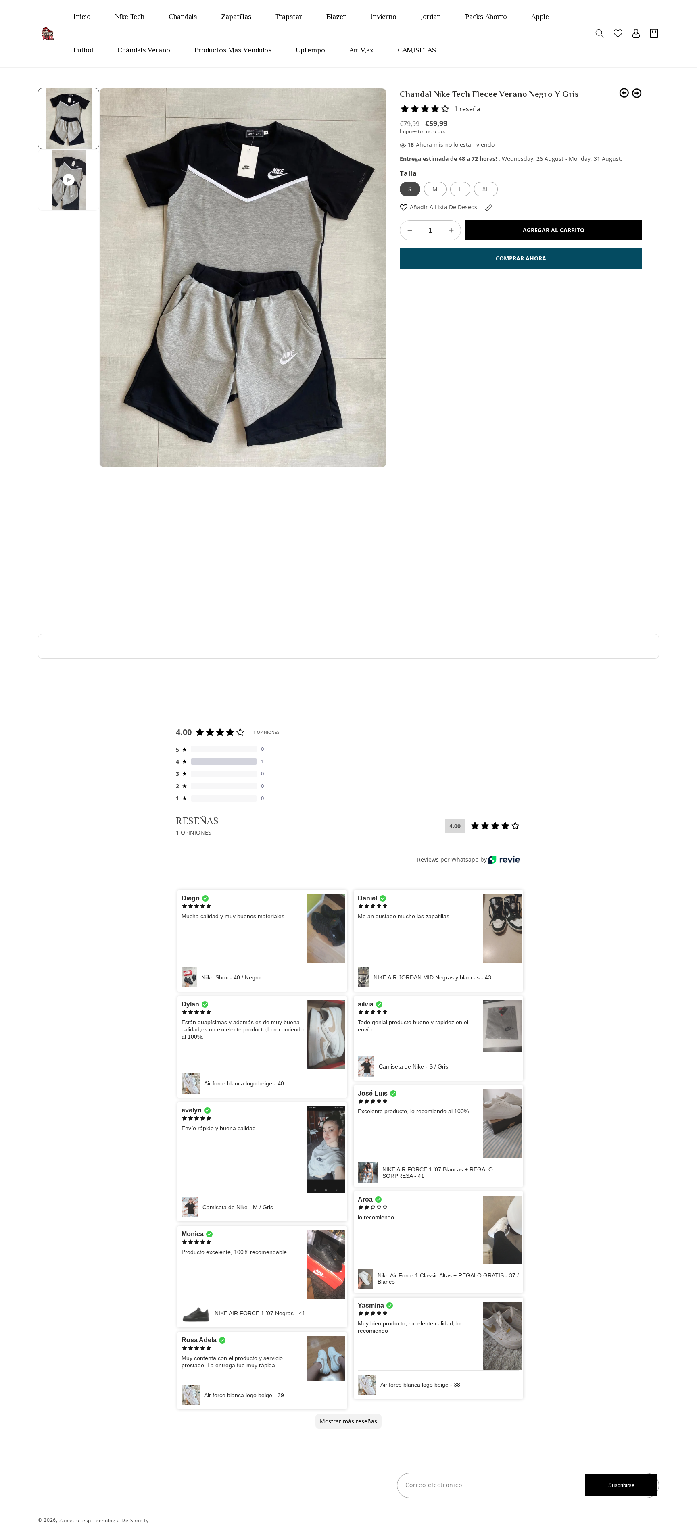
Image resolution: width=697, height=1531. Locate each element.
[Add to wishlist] (404, 207)
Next (637, 93)
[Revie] (504, 859)
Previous (624, 93)
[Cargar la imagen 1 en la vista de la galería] (68, 118)
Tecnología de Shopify (121, 1520)
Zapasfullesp (75, 1520)
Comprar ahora (521, 258)
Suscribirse (621, 1485)
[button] (600, 33)
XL (485, 189)
